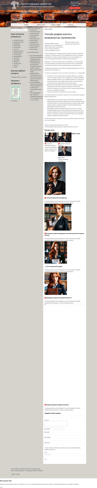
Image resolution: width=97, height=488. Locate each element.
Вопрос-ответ (41, 25)
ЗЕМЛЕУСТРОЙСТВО (48, 29)
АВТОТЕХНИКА (17, 47)
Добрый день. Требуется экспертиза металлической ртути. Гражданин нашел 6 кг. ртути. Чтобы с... (36, 96)
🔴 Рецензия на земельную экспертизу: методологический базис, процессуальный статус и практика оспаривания (51, 147)
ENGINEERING (17, 44)
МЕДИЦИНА (16, 61)
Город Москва (33, 30)
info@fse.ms (74, 5)
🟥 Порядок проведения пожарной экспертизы (57, 404)
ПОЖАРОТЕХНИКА (18, 53)
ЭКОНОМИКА (17, 60)
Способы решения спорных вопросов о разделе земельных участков (61, 126)
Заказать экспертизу (75, 8)
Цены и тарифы (55, 25)
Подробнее (76, 484)
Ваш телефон (48, 437)
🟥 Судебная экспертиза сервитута (64, 144)
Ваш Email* (47, 429)
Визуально (46, 420)
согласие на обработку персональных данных (59, 448)
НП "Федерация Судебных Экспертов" (34, 470)
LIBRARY (15, 67)
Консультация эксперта (32, 52)
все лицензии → (15, 100)
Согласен (1, 487)
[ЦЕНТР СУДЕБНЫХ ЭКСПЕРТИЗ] (15, 8)
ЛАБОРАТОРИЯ (17, 45)
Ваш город (47, 442)
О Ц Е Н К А (16, 49)
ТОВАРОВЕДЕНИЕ (18, 56)
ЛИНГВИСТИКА (17, 63)
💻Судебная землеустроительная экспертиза (63, 159)
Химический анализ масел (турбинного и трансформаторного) (36, 57)
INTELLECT (16, 65)
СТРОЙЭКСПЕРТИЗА (18, 40)
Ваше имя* (47, 432)
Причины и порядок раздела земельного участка (56, 125)
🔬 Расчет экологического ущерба (53, 266)
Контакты (71, 25)
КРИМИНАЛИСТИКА (19, 42)
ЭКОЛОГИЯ (16, 58)
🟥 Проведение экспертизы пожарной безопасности (58, 297)
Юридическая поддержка (17, 28)
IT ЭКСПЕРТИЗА (17, 54)
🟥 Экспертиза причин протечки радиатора (56, 198)
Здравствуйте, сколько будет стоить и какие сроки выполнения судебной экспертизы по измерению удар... (36, 77)
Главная (26, 25)
